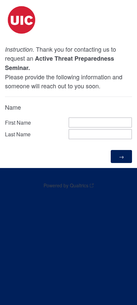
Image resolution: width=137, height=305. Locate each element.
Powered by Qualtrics (66, 185)
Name (13, 107)
